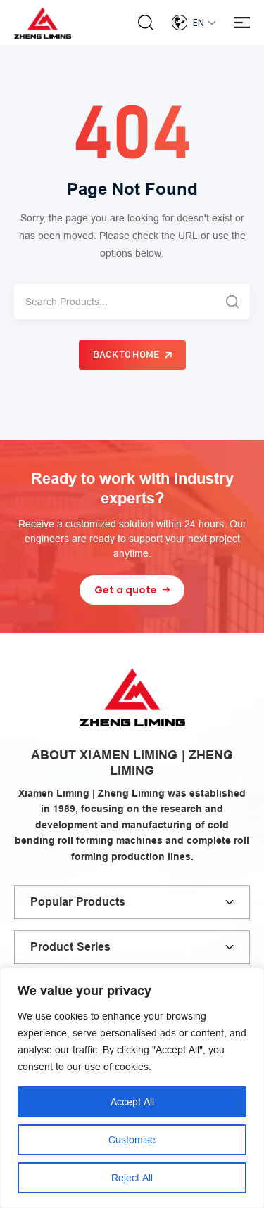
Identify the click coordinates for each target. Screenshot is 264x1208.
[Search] (232, 301)
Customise (132, 1139)
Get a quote (125, 590)
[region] (132, 1088)
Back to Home (126, 355)
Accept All (132, 1101)
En (198, 22)
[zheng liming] (42, 23)
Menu (242, 23)
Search (145, 22)
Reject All (132, 1177)
